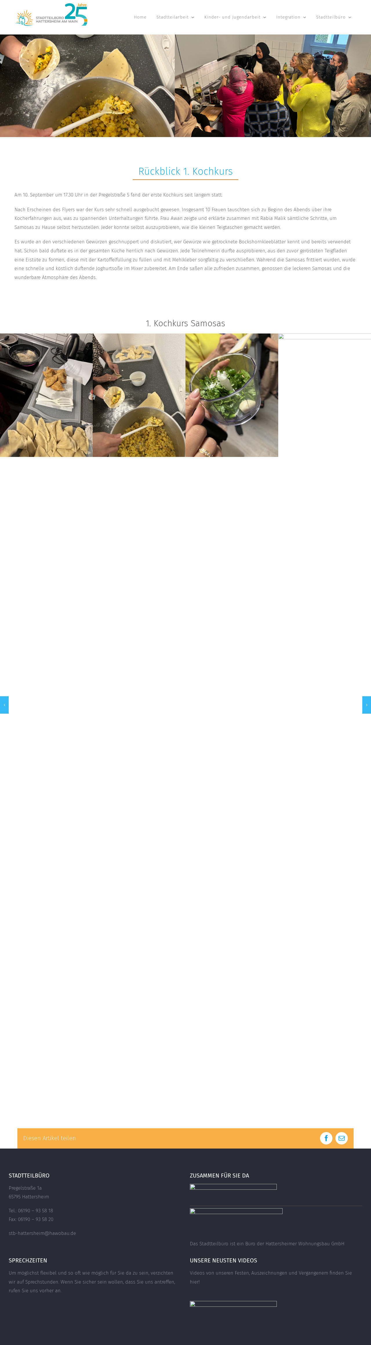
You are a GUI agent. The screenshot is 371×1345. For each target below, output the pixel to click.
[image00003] (232, 336)
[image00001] (46, 336)
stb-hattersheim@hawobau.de (42, 1233)
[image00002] (139, 336)
